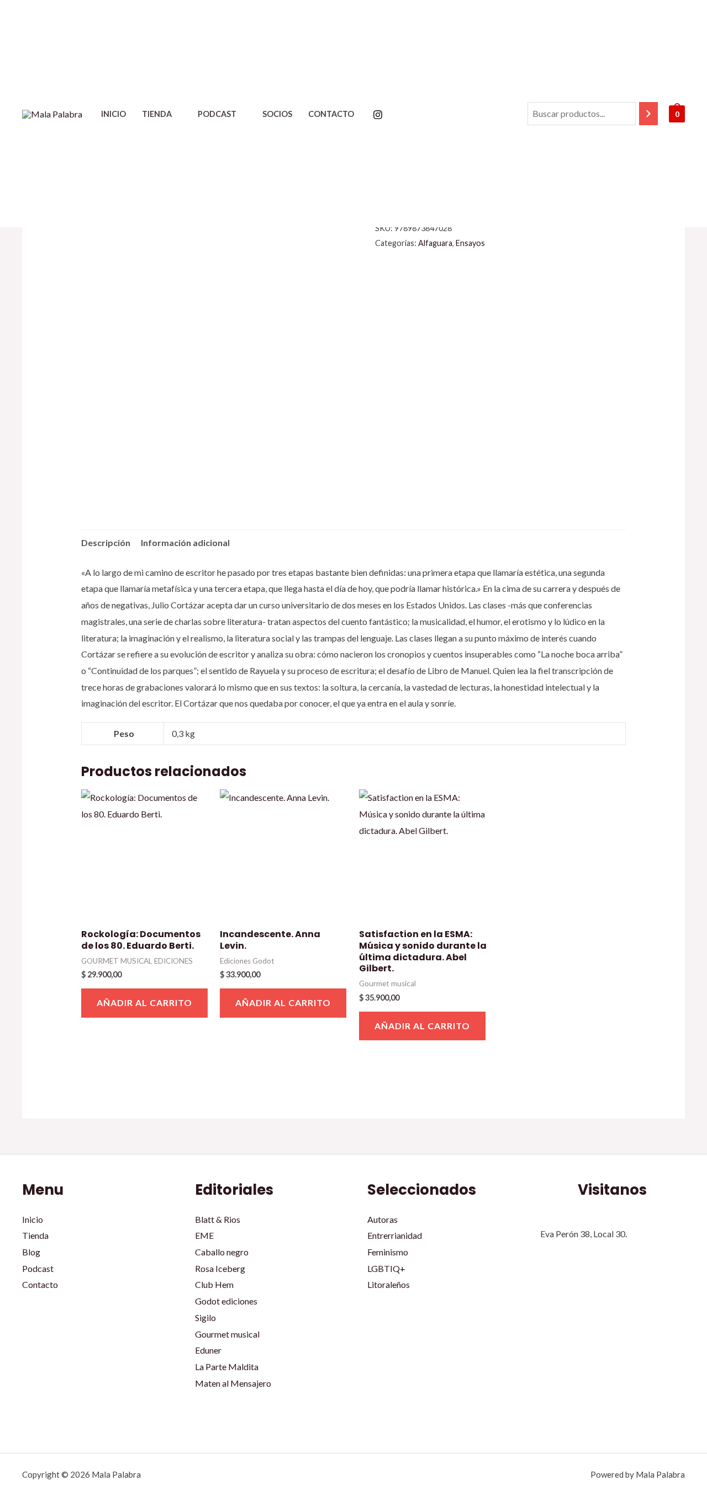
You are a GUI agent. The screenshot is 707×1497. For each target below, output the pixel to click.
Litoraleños (388, 1284)
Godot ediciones (226, 1301)
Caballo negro (222, 1252)
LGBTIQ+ (386, 1268)
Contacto (331, 114)
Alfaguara (435, 243)
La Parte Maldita (226, 1366)
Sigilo (205, 1317)
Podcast (217, 114)
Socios (277, 114)
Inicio (113, 114)
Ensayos (470, 243)
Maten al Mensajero (233, 1383)
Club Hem (214, 1284)
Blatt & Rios (217, 1219)
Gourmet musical (227, 1334)
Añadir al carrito (144, 1002)
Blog (31, 1252)
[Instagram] (378, 115)
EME (204, 1235)
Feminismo (387, 1252)
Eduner (208, 1350)
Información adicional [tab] (185, 542)
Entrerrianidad (394, 1235)
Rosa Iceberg (220, 1268)
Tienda (157, 114)
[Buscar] (648, 114)
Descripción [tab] (105, 542)
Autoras (382, 1219)
